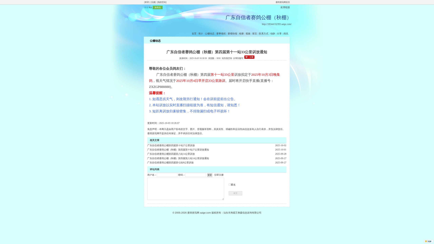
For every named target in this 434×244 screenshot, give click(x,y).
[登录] (147, 2)
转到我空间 (227, 58)
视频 (248, 33)
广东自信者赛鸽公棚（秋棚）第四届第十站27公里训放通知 (178, 149)
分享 (279, 33)
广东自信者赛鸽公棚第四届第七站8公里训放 (170, 162)
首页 (194, 33)
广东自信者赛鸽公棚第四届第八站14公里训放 (171, 154)
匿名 (233, 185)
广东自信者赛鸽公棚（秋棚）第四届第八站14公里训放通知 (178, 158)
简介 (200, 33)
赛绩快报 (232, 33)
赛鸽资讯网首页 (283, 2)
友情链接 (285, 7)
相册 (241, 33)
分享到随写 (238, 58)
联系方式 (263, 33)
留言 (254, 33)
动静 (272, 33)
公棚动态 (209, 33)
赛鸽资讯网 (193, 212)
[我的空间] (161, 2)
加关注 (158, 7)
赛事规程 (221, 33)
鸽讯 (285, 33)
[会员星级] (143, 7)
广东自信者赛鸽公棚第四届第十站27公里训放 (171, 145)
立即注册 (219, 175)
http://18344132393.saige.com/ (277, 24)
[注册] (153, 2)
